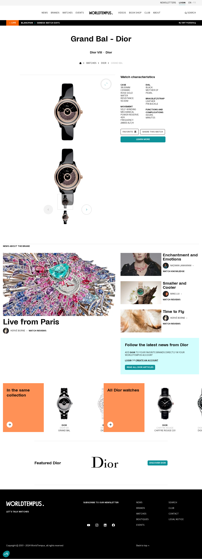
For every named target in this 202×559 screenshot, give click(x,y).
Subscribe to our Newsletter (101, 503)
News (45, 13)
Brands (55, 13)
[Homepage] (101, 12)
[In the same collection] (10, 425)
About (156, 13)
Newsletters (168, 3)
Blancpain (27, 23)
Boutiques (142, 519)
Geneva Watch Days (48, 23)
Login (182, 3)
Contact (174, 514)
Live (13, 23)
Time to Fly (173, 311)
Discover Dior (157, 463)
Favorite (128, 132)
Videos (122, 13)
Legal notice (176, 519)
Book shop (135, 13)
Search (173, 503)
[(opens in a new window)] (88, 525)
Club (147, 13)
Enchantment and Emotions (180, 257)
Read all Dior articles (140, 367)
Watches (67, 13)
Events (80, 13)
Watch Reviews (37, 331)
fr (194, 3)
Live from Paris (31, 322)
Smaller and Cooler (174, 285)
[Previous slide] (48, 209)
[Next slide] (86, 209)
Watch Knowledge (173, 271)
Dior (103, 63)
